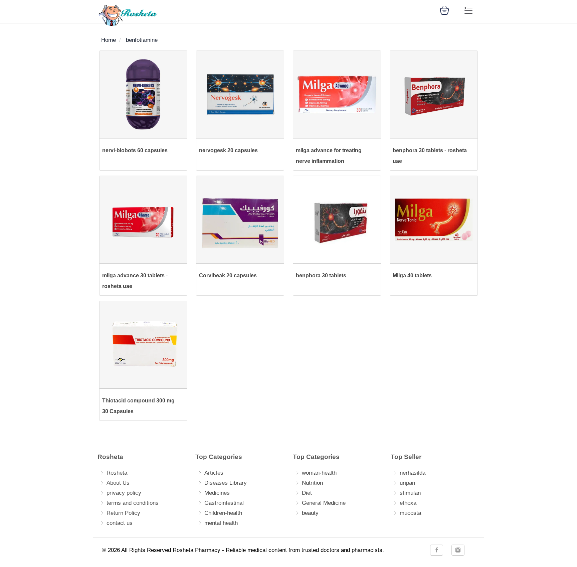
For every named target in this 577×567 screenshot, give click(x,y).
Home (108, 40)
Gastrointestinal (224, 503)
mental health (221, 523)
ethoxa (408, 503)
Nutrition (312, 483)
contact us (120, 523)
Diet (307, 493)
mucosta (410, 513)
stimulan (410, 493)
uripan (407, 483)
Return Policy (123, 513)
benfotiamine (142, 40)
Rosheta (117, 473)
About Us (118, 483)
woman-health (319, 473)
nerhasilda (412, 473)
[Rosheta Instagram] (457, 550)
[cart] (444, 10)
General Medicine (324, 503)
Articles (213, 473)
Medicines (217, 493)
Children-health (223, 513)
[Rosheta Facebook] (436, 550)
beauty (310, 513)
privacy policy (124, 493)
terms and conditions (133, 503)
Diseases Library (225, 483)
